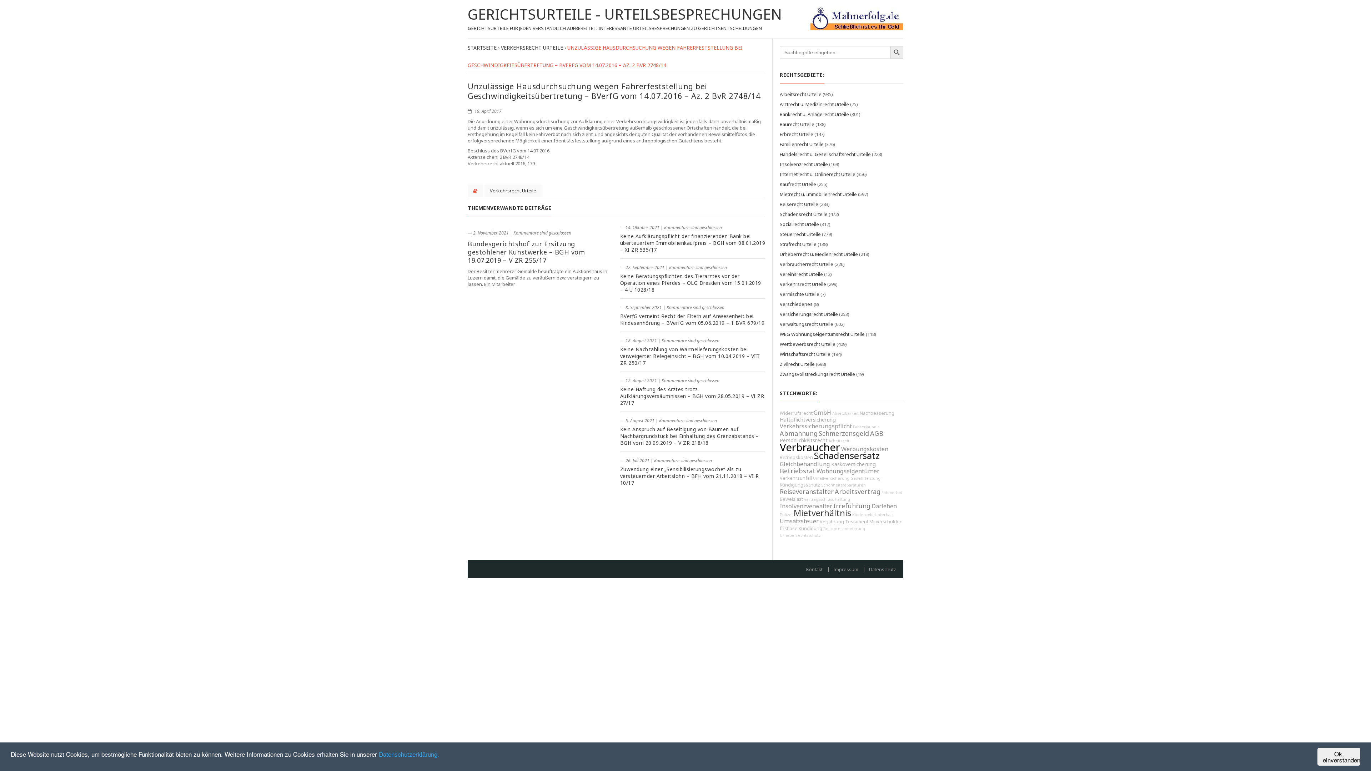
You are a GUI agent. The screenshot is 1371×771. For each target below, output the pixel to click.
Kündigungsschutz (800, 485)
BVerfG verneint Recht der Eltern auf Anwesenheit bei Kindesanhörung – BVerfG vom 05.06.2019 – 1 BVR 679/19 (692, 319)
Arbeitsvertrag (857, 491)
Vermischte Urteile (799, 294)
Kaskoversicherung (853, 464)
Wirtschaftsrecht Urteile (805, 354)
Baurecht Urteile (797, 124)
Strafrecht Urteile (798, 244)
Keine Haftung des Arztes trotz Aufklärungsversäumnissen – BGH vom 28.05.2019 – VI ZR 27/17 (692, 396)
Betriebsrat (797, 471)
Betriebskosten (796, 457)
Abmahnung (799, 433)
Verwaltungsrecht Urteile (806, 324)
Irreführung (851, 506)
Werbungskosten (864, 449)
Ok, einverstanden (1341, 756)
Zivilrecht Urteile (797, 364)
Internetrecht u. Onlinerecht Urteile (817, 174)
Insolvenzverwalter (806, 506)
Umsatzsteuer (799, 521)
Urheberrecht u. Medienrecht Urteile (819, 254)
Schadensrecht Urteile (804, 214)
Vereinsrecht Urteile (801, 274)
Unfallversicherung (831, 478)
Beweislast (791, 499)
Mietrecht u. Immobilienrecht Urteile (818, 194)
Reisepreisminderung (844, 528)
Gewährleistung (865, 478)
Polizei (786, 514)
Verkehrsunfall (796, 478)
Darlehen (884, 506)
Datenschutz (882, 569)
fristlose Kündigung (801, 528)
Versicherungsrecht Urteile (809, 314)
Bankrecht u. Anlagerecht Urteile (814, 114)
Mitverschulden (886, 522)
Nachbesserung (877, 413)
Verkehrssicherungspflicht (816, 426)
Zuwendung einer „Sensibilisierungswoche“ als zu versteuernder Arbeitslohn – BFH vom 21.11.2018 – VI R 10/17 (689, 476)
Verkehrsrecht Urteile (513, 190)
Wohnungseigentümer (848, 471)
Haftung (842, 499)
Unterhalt (884, 514)
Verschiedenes (796, 304)
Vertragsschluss (819, 499)
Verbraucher (810, 447)
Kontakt (814, 569)
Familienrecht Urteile (802, 144)
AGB (876, 433)
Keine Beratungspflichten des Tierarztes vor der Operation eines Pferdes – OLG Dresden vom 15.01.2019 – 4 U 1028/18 (690, 283)
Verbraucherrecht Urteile (806, 264)
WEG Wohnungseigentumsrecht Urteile (822, 334)
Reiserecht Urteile (799, 204)
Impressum (845, 569)
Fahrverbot (892, 492)
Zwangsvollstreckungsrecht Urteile (817, 374)
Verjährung (832, 522)
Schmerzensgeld (844, 433)
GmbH (822, 413)
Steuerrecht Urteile (800, 234)
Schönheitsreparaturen (843, 485)
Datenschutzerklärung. (409, 754)
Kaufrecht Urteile (798, 184)
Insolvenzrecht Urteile (804, 164)
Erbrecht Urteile (796, 134)
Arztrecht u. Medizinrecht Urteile (814, 104)
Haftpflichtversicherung (808, 419)
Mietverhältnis (822, 513)
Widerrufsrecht (796, 413)
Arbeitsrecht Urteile (801, 94)
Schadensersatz (847, 455)
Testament (856, 522)
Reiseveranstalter (807, 491)
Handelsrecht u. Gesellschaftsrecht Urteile (825, 154)
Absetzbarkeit (845, 413)
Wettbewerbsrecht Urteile (807, 344)
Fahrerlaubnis (866, 426)
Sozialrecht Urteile (799, 224)
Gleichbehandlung (805, 464)
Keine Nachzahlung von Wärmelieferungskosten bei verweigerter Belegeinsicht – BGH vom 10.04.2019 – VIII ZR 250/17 (690, 356)
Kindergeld (863, 514)
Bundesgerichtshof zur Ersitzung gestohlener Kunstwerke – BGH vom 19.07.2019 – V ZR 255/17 (526, 252)
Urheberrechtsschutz (800, 535)
